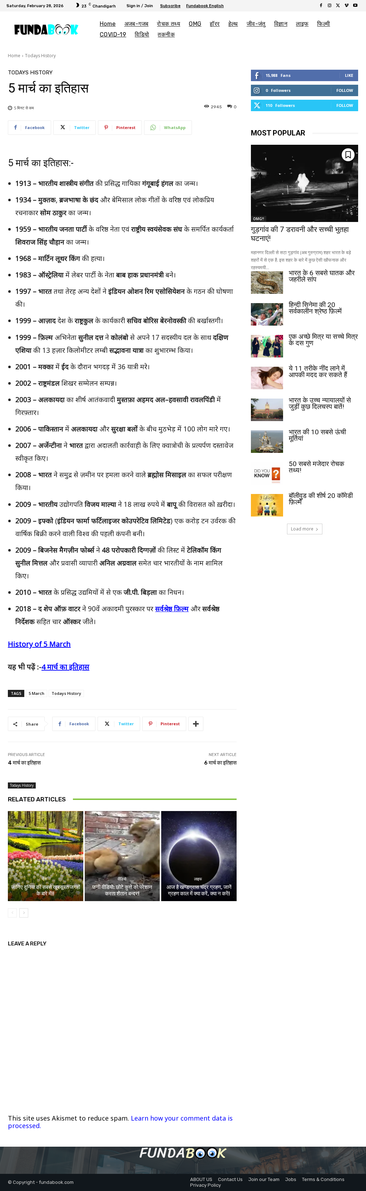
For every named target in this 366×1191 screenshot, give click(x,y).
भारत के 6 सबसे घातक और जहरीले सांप (322, 276)
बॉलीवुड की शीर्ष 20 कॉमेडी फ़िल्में (321, 498)
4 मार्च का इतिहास (65, 667)
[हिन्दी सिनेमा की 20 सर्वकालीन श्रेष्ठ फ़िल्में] (267, 314)
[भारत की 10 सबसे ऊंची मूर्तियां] (267, 441)
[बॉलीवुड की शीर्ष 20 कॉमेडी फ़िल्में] (267, 505)
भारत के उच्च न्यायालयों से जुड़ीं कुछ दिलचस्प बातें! (320, 403)
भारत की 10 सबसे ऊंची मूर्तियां (317, 435)
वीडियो (121, 879)
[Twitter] (338, 5)
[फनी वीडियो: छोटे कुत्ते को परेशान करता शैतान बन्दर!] (122, 856)
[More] (195, 724)
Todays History (40, 56)
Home (14, 56)
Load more (302, 529)
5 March (36, 693)
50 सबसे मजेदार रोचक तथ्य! (316, 467)
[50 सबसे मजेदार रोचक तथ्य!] (267, 473)
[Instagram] (329, 5)
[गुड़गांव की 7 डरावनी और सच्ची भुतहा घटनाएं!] (304, 183)
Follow (344, 90)
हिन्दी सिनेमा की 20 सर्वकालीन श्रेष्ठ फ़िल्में (315, 308)
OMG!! (258, 218)
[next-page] (23, 913)
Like (349, 75)
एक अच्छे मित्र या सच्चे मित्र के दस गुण (323, 339)
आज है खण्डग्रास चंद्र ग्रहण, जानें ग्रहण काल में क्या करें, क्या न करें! (199, 890)
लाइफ (198, 879)
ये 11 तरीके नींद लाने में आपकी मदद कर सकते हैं (318, 371)
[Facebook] (321, 5)
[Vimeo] (346, 5)
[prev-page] (12, 913)
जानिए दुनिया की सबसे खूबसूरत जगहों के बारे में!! (45, 890)
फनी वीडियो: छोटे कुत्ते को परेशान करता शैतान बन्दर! (122, 890)
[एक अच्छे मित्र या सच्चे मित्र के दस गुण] (267, 346)
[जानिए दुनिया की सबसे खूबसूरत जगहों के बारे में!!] (45, 856)
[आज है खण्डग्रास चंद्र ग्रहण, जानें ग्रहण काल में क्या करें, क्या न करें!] (199, 856)
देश (44, 879)
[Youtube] (355, 5)
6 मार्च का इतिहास (220, 763)
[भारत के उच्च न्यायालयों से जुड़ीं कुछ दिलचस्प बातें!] (267, 410)
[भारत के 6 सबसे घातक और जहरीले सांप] (267, 282)
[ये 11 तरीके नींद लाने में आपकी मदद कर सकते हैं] (267, 378)
